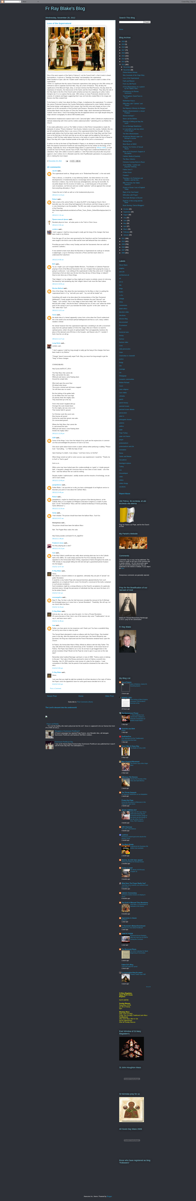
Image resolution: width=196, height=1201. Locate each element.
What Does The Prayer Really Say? (134, 883)
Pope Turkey (123, 433)
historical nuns (124, 332)
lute (120, 366)
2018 (123, 47)
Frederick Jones (58, 543)
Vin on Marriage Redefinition (132, 126)
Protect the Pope (127, 800)
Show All (148, 986)
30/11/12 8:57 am (58, 518)
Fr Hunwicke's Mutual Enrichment (133, 926)
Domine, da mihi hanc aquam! (132, 860)
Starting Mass (127, 141)
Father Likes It (127, 169)
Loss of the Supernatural (131, 78)
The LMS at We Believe (129, 829)
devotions (122, 315)
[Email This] (71, 161)
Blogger (109, 1196)
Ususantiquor (123, 473)
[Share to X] (75, 161)
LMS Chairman (127, 827)
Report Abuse (124, 494)
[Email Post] (66, 161)
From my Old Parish (129, 84)
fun (120, 329)
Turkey (121, 466)
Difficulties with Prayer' (130, 195)
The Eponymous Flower (130, 713)
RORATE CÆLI (127, 698)
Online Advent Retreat (130, 72)
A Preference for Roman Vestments (131, 92)
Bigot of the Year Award (130, 192)
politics (121, 426)
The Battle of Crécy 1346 (138, 748)
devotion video (124, 312)
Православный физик (60, 219)
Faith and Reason (128, 81)
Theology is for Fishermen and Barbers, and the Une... (133, 179)
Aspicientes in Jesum (129, 918)
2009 (123, 244)
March (125, 229)
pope (120, 429)
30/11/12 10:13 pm (58, 548)
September (127, 212)
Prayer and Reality (53, 724)
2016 (123, 53)
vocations (122, 487)
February (126, 232)
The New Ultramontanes (131, 134)
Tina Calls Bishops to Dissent (132, 198)
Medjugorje (122, 376)
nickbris (55, 229)
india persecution (124, 349)
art (120, 278)
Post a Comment (55, 688)
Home (80, 696)
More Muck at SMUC (130, 144)
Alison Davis (123, 265)
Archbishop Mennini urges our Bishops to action (132, 137)
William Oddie (101, 147)
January (126, 235)
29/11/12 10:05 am (58, 284)
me (120, 372)
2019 (123, 44)
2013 (123, 61)
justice (121, 359)
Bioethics (124, 920)
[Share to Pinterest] (79, 161)
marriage (122, 369)
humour (121, 339)
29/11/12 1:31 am (58, 215)
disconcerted (123, 322)
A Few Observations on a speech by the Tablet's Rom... (134, 87)
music (121, 386)
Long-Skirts (56, 343)
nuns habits (123, 392)
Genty (54, 513)
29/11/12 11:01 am (58, 310)
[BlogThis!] (73, 161)
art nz (121, 282)
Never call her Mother (130, 119)
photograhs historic (125, 419)
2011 (123, 238)
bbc (120, 285)
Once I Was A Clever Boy (130, 746)
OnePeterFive (126, 736)
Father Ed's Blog (127, 965)
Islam (121, 352)
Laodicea (125, 835)
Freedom (126, 175)
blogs (121, 288)
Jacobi (54, 171)
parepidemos (56, 485)
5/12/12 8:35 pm (57, 668)
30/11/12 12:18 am (58, 508)
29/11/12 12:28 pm (58, 433)
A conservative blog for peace (132, 972)
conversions (123, 305)
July (125, 218)
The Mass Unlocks (129, 159)
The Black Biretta (128, 844)
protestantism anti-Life (126, 446)
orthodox (122, 396)
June (125, 220)
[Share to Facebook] (77, 161)
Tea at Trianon (126, 682)
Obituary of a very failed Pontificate (132, 928)
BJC (53, 264)
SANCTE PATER (127, 934)
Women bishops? (128, 116)
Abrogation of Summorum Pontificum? (67, 731)
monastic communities (126, 379)
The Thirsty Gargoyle (129, 792)
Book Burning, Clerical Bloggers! (133, 205)
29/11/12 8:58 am (58, 260)
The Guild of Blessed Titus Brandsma (135, 902)
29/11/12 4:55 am (58, 225)
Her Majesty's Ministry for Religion (134, 108)
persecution (123, 413)
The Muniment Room (129, 949)
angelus (121, 268)
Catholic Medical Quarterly (131, 156)
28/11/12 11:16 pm (58, 195)
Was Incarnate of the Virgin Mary (134, 75)
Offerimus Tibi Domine (130, 777)
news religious (124, 389)
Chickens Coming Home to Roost (134, 162)
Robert (54, 199)
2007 (123, 250)
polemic (121, 423)
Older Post (109, 696)
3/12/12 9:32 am (57, 593)
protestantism (123, 443)
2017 (123, 50)
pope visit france (124, 436)
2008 (123, 247)
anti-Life (121, 272)
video (121, 476)
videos (121, 480)
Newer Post (52, 696)
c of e (121, 295)
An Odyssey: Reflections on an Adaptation (134, 794)
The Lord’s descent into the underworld (61, 707)
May (125, 223)
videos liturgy (123, 483)
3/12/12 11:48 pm (58, 621)
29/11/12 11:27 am (58, 339)
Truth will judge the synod (129, 966)
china (121, 302)
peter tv (121, 416)
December (127, 67)
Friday (123, 730)
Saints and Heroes (125, 456)
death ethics (123, 308)
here (122, 568)
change (121, 298)
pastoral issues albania (126, 409)
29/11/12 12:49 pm (58, 480)
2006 (123, 253)
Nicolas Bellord (57, 288)
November (127, 70)
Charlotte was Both (128, 729)
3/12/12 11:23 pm (58, 607)
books (121, 292)
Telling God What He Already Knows (133, 862)
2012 (123, 64)
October (126, 209)
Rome (121, 453)
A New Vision (127, 172)
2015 (123, 56)
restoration (122, 450)
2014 (123, 59)
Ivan (53, 553)
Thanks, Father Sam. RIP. (138, 974)
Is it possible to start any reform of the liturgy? (133, 130)
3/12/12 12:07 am (58, 567)
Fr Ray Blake (56, 571)
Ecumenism (123, 325)
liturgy (121, 362)
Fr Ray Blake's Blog (65, 8)
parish (121, 399)
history (121, 335)
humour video (123, 342)
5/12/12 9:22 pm (57, 684)
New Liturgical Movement (130, 761)
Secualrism (123, 460)
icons (121, 345)
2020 (123, 41)
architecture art (124, 275)
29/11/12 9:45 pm (58, 492)
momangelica (57, 597)
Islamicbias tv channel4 (127, 356)
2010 (123, 241)
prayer (121, 439)
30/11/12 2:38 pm (58, 538)
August (126, 215)
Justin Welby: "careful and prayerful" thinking (131, 166)
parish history (123, 403)
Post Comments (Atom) (85, 702)
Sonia (54, 315)
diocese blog (123, 319)
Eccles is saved (127, 868)
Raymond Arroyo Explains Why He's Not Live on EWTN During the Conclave (139, 937)
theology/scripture (125, 463)
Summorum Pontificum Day (64, 742)
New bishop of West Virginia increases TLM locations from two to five (139, 701)
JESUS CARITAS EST (129, 810)
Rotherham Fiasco (129, 101)
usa (120, 470)
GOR (54, 438)
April (125, 226)
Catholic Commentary (129, 893)
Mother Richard (124, 382)
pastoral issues (124, 406)
